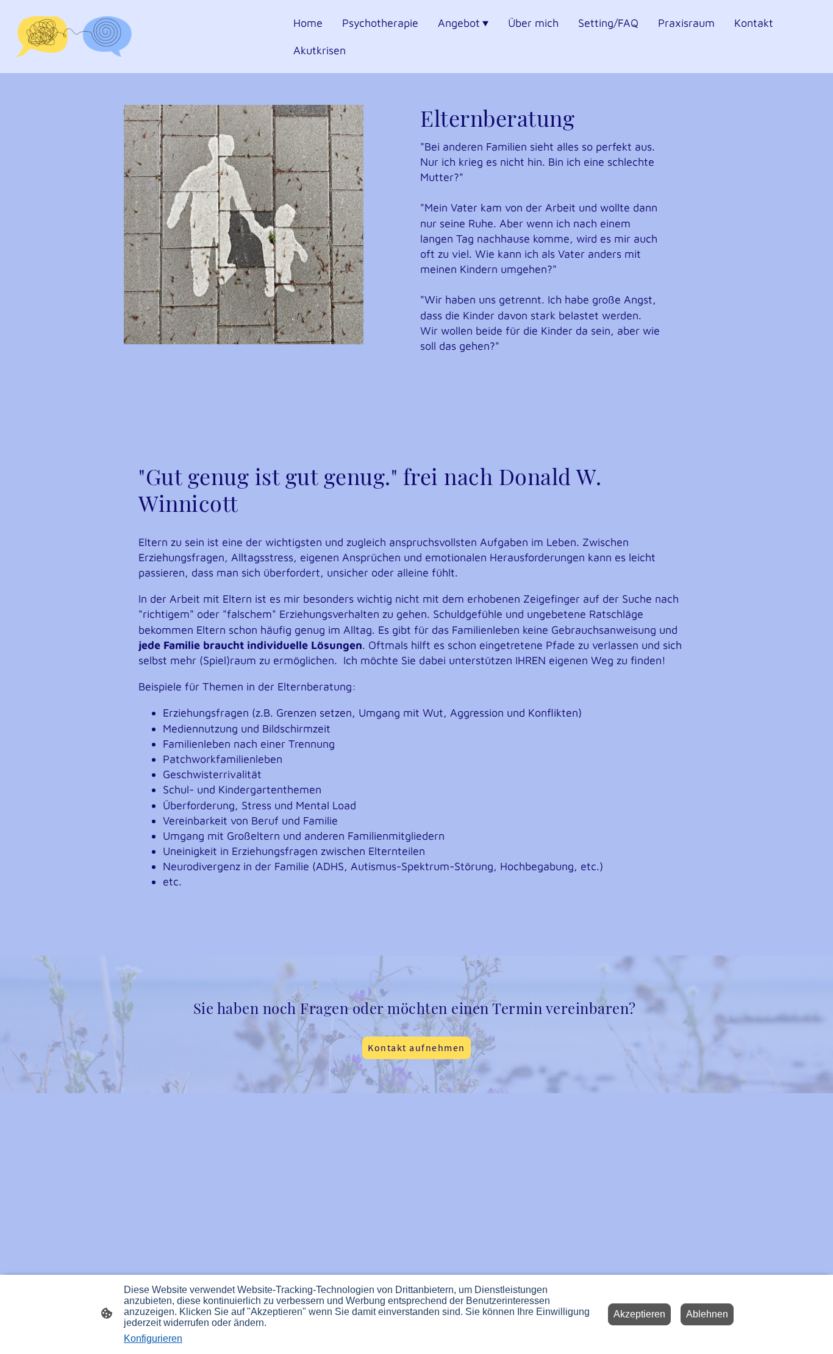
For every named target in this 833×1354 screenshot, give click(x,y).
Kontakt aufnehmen (416, 1047)
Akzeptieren (639, 1314)
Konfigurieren (153, 1338)
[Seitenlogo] (74, 36)
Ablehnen (707, 1314)
